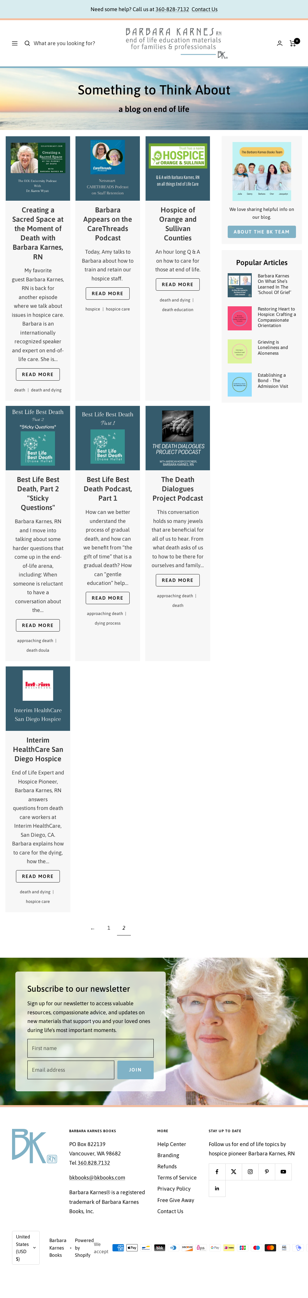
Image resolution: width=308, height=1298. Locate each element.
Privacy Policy (174, 1188)
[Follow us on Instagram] (250, 1172)
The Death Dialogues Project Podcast (177, 489)
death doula (37, 650)
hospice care (118, 309)
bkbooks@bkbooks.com (97, 1177)
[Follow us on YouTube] (283, 1172)
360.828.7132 (94, 1163)
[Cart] (293, 43)
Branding (168, 1155)
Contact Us (204, 9)
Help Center (171, 1144)
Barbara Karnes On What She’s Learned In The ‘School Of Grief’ (274, 284)
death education (177, 309)
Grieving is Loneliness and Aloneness (273, 347)
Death (21, 390)
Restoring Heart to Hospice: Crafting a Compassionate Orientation (277, 317)
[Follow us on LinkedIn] (217, 1188)
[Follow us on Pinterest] (266, 1172)
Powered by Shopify (84, 1248)
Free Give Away (175, 1200)
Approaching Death (37, 640)
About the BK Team (262, 231)
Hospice (95, 309)
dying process (108, 623)
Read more (38, 374)
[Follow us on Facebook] (217, 1172)
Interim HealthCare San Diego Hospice (38, 749)
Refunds (167, 1166)
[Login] (279, 43)
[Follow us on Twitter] (233, 1172)
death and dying (46, 390)
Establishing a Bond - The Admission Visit (273, 380)
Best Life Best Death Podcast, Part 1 (108, 489)
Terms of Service (177, 1177)
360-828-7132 (172, 9)
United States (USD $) (23, 1248)
